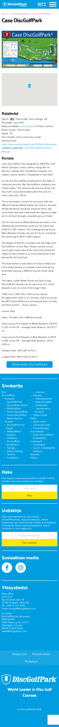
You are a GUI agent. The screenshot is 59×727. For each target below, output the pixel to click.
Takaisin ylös (19, 654)
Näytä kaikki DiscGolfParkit (29, 364)
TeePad (11, 454)
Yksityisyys (31, 661)
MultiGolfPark (14, 408)
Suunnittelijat (37, 431)
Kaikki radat (39, 421)
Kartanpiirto (42, 405)
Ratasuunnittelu (44, 401)
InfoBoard (12, 438)
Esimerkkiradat (41, 428)
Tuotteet (9, 421)
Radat (33, 418)
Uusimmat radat (41, 424)
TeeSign (11, 447)
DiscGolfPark (8, 395)
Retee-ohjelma (14, 418)
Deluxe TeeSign (15, 451)
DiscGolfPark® (14, 401)
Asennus (40, 392)
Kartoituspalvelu (44, 398)
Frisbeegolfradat (20, 13)
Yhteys (34, 457)
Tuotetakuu (12, 457)
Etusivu (5, 13)
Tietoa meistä (40, 415)
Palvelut (37, 395)
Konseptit (9, 398)
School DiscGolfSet (17, 415)
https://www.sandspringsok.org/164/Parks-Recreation (29, 144)
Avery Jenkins (27, 126)
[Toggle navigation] (52, 4)
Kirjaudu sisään (41, 654)
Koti (4, 392)
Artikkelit (34, 454)
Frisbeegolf (36, 441)
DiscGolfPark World (17, 405)
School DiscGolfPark (17, 411)
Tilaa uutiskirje (29, 542)
